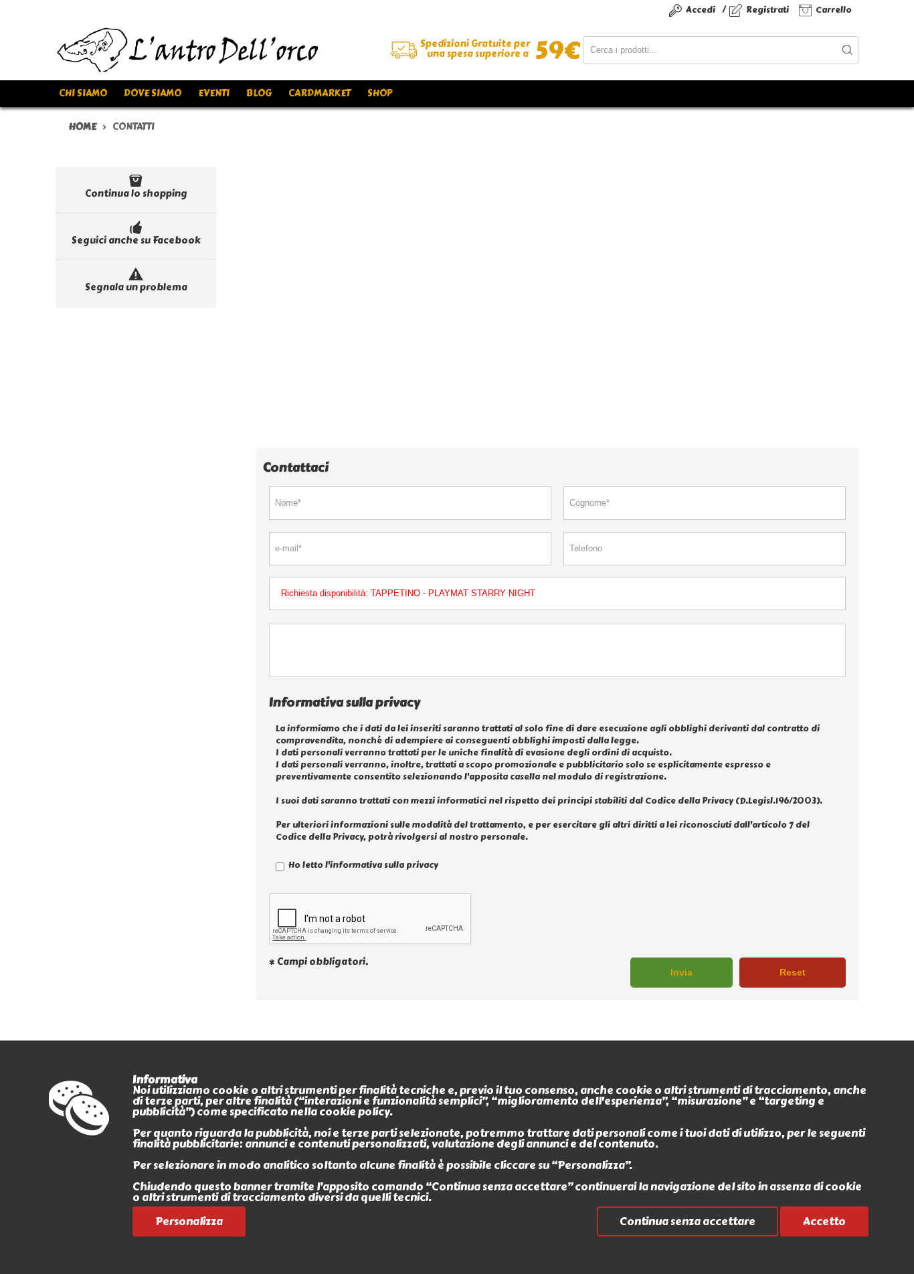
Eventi (214, 93)
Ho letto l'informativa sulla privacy (362, 864)
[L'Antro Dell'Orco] (256, 50)
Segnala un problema (136, 287)
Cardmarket (319, 93)
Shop (379, 93)
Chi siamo (83, 93)
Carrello (834, 9)
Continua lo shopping (136, 194)
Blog (259, 93)
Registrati (767, 9)
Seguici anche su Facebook (136, 241)
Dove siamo (152, 93)
